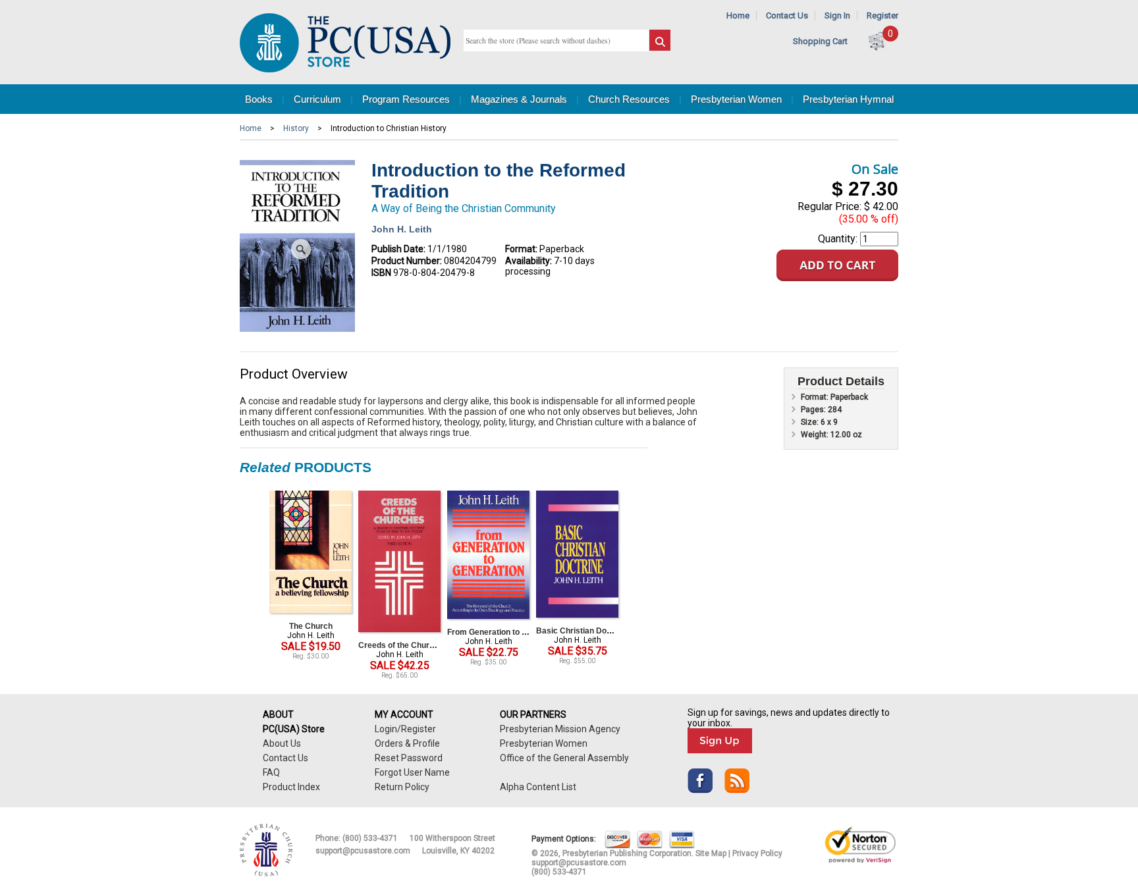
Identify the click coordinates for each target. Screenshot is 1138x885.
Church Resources (629, 99)
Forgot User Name (412, 772)
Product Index (291, 787)
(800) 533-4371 (370, 838)
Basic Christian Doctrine (582, 630)
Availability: (528, 260)
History (296, 128)
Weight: (815, 434)
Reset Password (409, 758)
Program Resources (406, 99)
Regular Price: (829, 206)
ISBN (381, 272)
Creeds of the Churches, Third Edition (428, 645)
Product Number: (406, 260)
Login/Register (405, 729)
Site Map (710, 853)
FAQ (271, 772)
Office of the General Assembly (564, 758)
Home (737, 15)
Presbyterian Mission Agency (560, 729)
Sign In (837, 15)
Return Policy (402, 787)
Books (259, 99)
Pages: (814, 409)
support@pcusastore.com (362, 850)
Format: (521, 249)
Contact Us (787, 15)
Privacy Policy (757, 853)
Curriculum (317, 99)
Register (882, 15)
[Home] (345, 69)
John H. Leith (401, 229)
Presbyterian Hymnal (848, 99)
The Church (311, 626)
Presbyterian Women (736, 99)
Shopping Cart (820, 41)
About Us (282, 743)
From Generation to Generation (505, 632)
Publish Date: (398, 249)
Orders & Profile (407, 743)
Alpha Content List (538, 787)
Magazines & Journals (519, 99)
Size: (811, 422)
